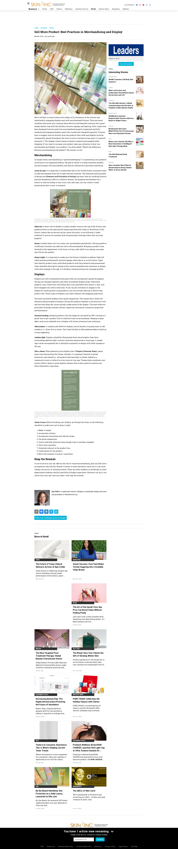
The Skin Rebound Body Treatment (118, 155)
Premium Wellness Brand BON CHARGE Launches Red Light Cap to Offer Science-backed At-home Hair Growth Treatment (89, 748)
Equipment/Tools (42, 694)
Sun (37, 786)
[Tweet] (51, 512)
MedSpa (38, 649)
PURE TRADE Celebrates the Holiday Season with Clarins (86, 700)
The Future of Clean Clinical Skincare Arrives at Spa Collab (50, 565)
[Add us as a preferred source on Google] (56, 512)
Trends (111, 87)
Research (111, 100)
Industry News (113, 76)
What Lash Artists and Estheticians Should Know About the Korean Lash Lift (121, 92)
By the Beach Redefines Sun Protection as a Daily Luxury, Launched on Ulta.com (49, 794)
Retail (52, 28)
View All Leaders (126, 64)
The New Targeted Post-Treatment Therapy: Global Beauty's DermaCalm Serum (49, 656)
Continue (100, 839)
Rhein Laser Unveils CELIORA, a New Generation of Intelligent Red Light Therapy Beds (121, 144)
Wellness (111, 162)
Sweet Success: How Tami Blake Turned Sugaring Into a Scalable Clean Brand (88, 567)
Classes (111, 126)
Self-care (76, 649)
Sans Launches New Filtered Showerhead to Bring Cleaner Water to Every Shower (120, 167)
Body (110, 139)
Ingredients (77, 786)
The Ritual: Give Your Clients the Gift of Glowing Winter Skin (88, 654)
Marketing (76, 560)
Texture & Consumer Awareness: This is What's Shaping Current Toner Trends (51, 748)
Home (36, 28)
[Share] (41, 512)
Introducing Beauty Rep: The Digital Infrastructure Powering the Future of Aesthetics (50, 702)
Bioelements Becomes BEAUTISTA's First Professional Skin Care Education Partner (121, 131)
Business (44, 28)
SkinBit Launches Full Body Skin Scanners (121, 81)
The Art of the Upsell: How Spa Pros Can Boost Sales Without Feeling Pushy (87, 610)
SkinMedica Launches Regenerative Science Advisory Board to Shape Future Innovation (121, 118)
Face (37, 740)
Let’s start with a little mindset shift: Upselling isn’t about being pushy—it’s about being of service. (88, 619)
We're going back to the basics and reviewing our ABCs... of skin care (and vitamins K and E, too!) (89, 797)
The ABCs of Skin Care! (84, 791)
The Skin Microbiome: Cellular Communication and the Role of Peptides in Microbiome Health (121, 105)
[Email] (36, 512)
